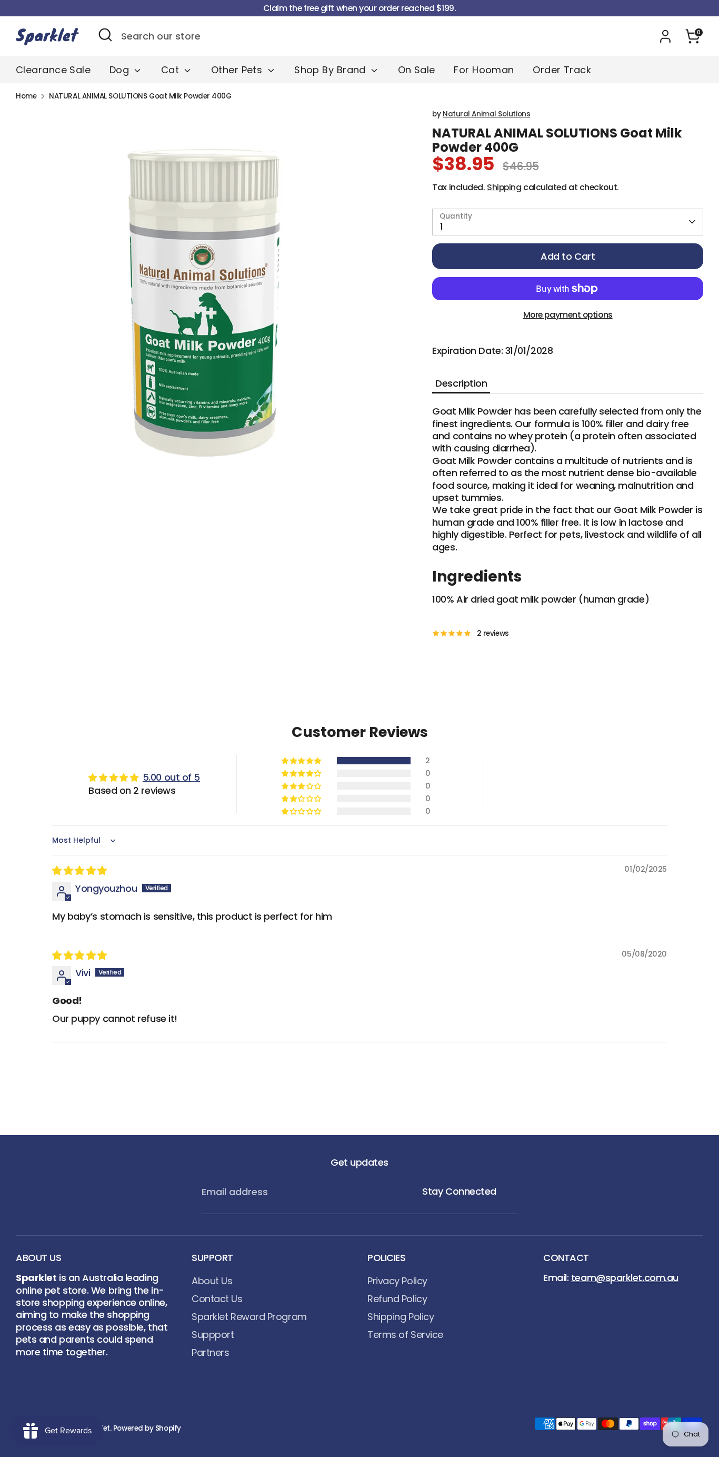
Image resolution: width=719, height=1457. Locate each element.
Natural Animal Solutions (486, 114)
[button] (302, 760)
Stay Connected (459, 1191)
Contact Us (217, 1298)
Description (461, 383)
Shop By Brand (331, 69)
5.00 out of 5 (171, 777)
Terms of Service (405, 1334)
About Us (212, 1280)
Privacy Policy (397, 1280)
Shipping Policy (400, 1316)
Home (26, 96)
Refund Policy (397, 1298)
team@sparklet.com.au (624, 1277)
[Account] (665, 36)
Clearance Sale (53, 69)
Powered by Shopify (147, 1428)
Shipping (504, 187)
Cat (171, 69)
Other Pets (238, 69)
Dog (120, 69)
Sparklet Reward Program (249, 1316)
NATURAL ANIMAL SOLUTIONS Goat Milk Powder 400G (140, 96)
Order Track (562, 69)
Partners (210, 1352)
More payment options (568, 315)
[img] (79, 870)
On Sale (416, 69)
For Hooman (484, 69)
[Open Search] (105, 34)
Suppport (213, 1334)
